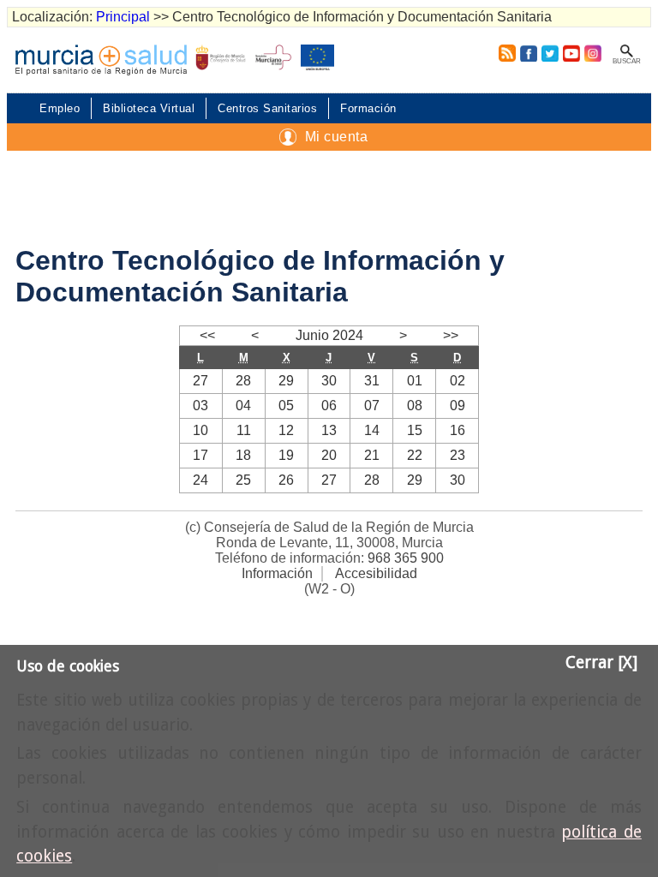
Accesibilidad (376, 573)
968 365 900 (406, 558)
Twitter (550, 53)
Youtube (571, 53)
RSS (504, 53)
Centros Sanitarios (267, 108)
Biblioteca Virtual (148, 108)
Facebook (528, 53)
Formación (368, 108)
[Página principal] (101, 60)
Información (277, 573)
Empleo (59, 108)
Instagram (592, 53)
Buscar (627, 61)
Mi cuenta (336, 136)
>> (450, 335)
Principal (123, 16)
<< (207, 335)
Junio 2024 (329, 335)
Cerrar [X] (601, 662)
